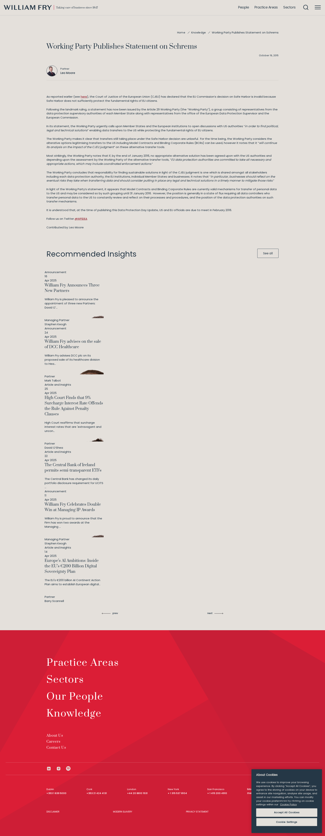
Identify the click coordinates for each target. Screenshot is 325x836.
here (84, 97)
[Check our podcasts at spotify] (68, 768)
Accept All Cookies (287, 812)
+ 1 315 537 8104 (177, 793)
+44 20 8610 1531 (137, 793)
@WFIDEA (81, 219)
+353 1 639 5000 (56, 793)
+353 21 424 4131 (97, 793)
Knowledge (198, 32)
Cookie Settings (286, 822)
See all (268, 253)
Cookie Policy (288, 804)
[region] (286, 801)
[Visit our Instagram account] (61, 768)
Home (181, 32)
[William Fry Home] (51, 7)
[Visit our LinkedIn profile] (51, 768)
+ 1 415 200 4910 (217, 793)
